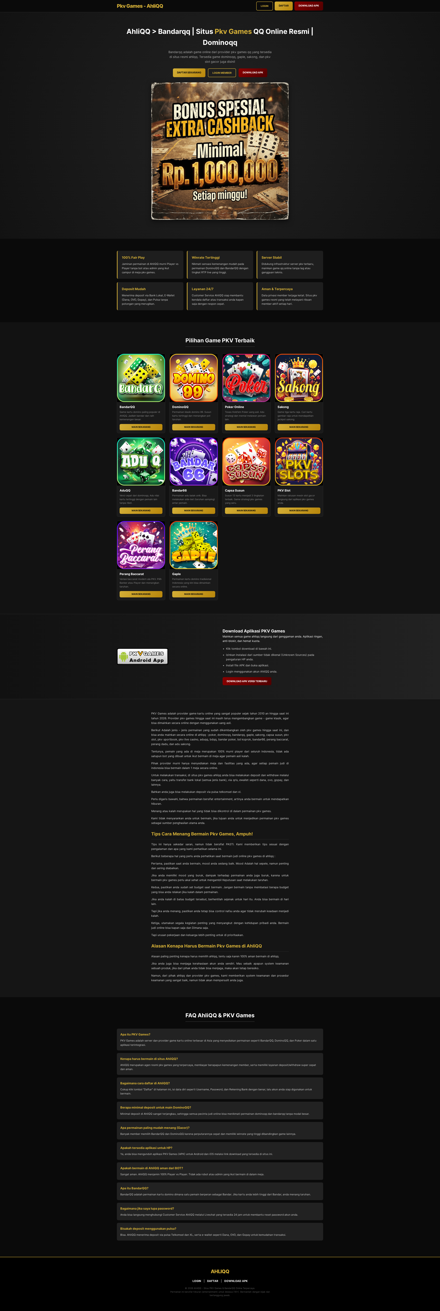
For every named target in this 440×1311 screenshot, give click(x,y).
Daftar (284, 5)
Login (264, 5)
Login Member (222, 72)
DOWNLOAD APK (236, 1281)
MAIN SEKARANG (141, 427)
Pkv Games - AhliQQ (140, 6)
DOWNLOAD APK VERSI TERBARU (247, 681)
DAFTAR (212, 1281)
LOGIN (196, 1281)
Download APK (309, 5)
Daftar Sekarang (189, 72)
